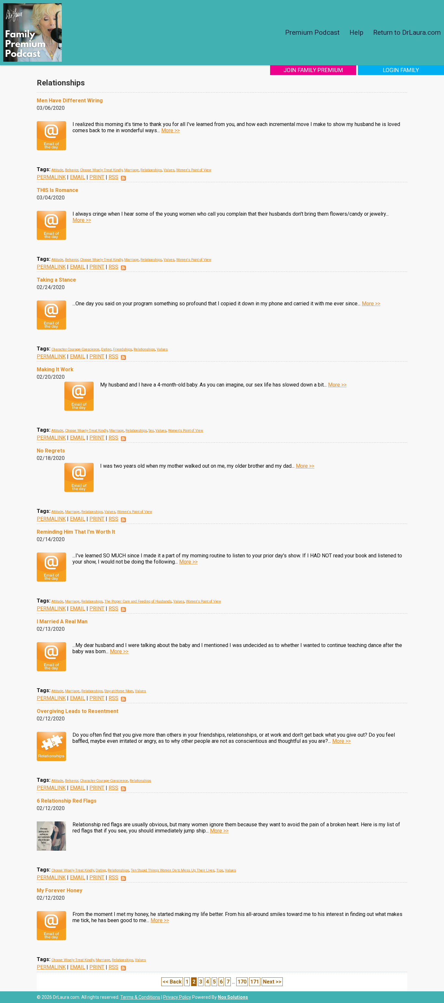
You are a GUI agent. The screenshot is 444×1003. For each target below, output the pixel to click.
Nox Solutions (233, 997)
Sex (151, 430)
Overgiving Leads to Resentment (77, 711)
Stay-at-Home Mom (118, 691)
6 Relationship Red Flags (67, 801)
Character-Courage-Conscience (75, 349)
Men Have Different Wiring (70, 100)
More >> (170, 130)
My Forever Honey (59, 890)
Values (169, 170)
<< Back (172, 982)
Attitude (57, 170)
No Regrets (51, 451)
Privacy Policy (177, 997)
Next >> (272, 982)
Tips (219, 870)
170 (242, 982)
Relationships (151, 170)
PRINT (96, 177)
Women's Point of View (193, 170)
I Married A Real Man (62, 621)
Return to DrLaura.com (407, 32)
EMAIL (77, 177)
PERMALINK (51, 177)
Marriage (131, 170)
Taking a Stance (56, 280)
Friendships (122, 349)
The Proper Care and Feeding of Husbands (138, 601)
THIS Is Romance (57, 190)
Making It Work (55, 369)
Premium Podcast (312, 32)
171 (254, 982)
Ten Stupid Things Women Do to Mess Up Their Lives (173, 870)
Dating (106, 349)
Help (356, 32)
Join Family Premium (313, 70)
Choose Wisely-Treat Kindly (101, 170)
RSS (113, 177)
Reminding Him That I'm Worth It (76, 532)
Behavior (71, 170)
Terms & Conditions (140, 997)
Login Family (401, 70)
